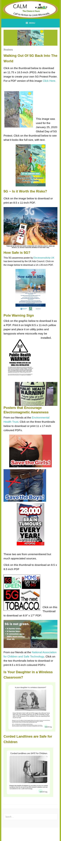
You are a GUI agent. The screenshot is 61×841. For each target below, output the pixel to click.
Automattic (43, 836)
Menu (32, 23)
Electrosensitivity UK (43, 258)
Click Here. (49, 80)
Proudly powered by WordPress (30, 832)
